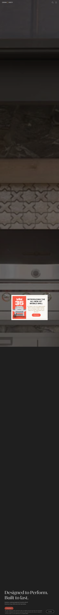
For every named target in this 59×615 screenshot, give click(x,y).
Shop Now (36, 315)
